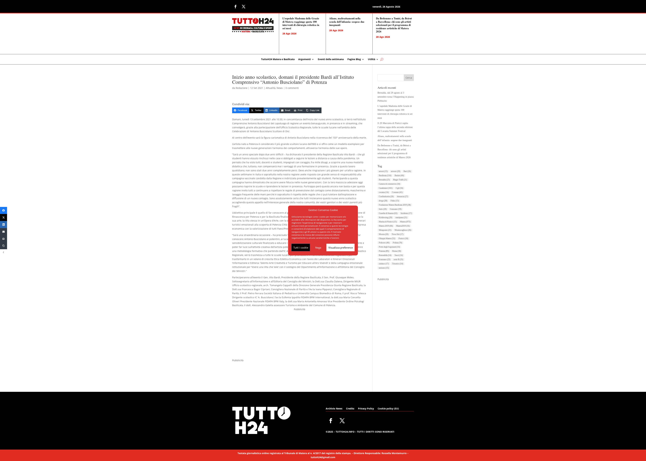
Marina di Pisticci (388, 222)
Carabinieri (385, 188)
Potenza (384, 251)
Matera (405, 222)
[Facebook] (3, 210)
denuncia (402, 196)
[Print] (3, 238)
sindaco (384, 263)
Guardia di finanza (388, 213)
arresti (383, 171)
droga (383, 201)
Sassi (399, 255)
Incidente (406, 213)
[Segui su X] (243, 6)
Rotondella (385, 255)
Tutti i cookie (300, 247)
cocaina (384, 192)
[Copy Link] (3, 245)
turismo (384, 268)
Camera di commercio (389, 184)
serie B (398, 259)
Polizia (397, 243)
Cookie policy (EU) (388, 408)
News (280, 88)
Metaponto (385, 230)
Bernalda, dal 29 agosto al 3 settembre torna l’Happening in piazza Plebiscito (396, 97)
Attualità (270, 88)
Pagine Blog (354, 59)
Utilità (371, 59)
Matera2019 (403, 226)
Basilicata (385, 175)
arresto (395, 171)
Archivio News (334, 408)
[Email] (3, 231)
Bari (407, 171)
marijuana (401, 217)
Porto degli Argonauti (389, 247)
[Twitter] (3, 217)
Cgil (399, 188)
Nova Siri (397, 234)
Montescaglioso (403, 230)
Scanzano (384, 259)
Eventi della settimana (331, 59)
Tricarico (397, 263)
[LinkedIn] (3, 224)
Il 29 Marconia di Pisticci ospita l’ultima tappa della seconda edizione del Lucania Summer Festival (395, 127)
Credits (350, 408)
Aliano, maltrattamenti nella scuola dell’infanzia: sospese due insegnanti (346, 21)
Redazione (241, 88)
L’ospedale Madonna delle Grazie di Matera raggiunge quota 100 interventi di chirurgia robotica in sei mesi (300, 23)
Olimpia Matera (387, 238)
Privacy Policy (366, 408)
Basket (399, 175)
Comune (397, 192)
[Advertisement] (299, 334)
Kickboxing (385, 217)
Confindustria (386, 196)
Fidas (395, 201)
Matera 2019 (386, 226)
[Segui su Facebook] (235, 6)
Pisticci (403, 238)
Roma (396, 251)
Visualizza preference (340, 247)
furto (383, 209)
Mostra (383, 234)
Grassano (395, 209)
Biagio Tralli (400, 180)
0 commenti (292, 88)
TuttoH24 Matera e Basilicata (278, 59)
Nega (318, 247)
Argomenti (304, 59)
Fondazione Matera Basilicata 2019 (395, 205)
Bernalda (384, 180)
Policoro (384, 243)
